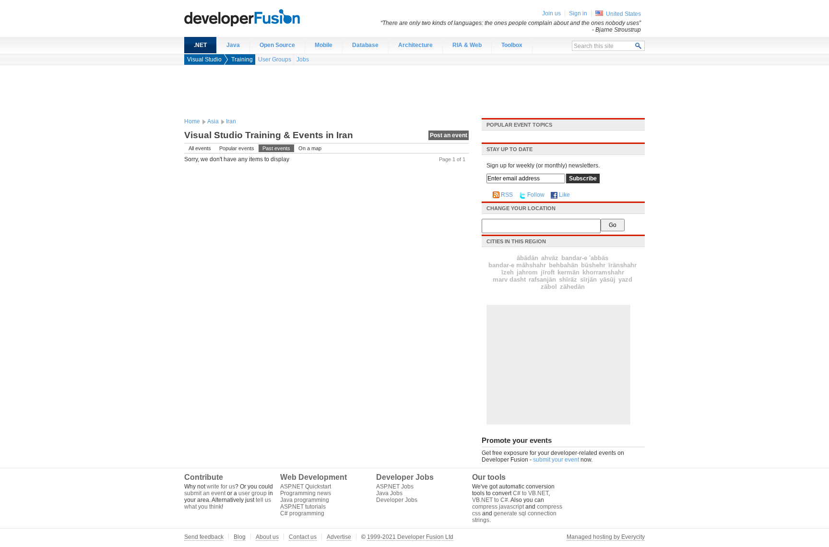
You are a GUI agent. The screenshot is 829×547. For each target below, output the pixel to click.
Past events (276, 148)
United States (623, 14)
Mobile (323, 45)
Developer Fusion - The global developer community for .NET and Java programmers (265, 17)
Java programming (304, 500)
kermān (568, 272)
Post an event (448, 135)
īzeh (507, 272)
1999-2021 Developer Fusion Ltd (410, 537)
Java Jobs (389, 493)
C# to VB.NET (530, 493)
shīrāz (568, 279)
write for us (221, 486)
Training (242, 59)
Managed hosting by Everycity (606, 537)
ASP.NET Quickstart (305, 486)
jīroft (548, 272)
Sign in (578, 13)
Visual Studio (204, 59)
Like (564, 194)
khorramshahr (603, 272)
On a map (309, 148)
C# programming (302, 513)
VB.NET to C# (490, 500)
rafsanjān (542, 279)
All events (200, 148)
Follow (536, 194)
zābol (549, 286)
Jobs (302, 59)
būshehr (593, 265)
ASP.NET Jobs (395, 486)
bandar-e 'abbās (584, 258)
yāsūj (608, 279)
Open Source (277, 45)
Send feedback (204, 537)
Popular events (236, 148)
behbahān (563, 265)
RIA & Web (467, 45)
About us (267, 537)
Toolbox (511, 45)
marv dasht (509, 279)
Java (233, 45)
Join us (551, 13)
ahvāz (549, 258)
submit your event (556, 459)
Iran (231, 121)
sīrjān (588, 279)
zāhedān (572, 286)
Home (192, 121)
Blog (240, 537)
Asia (213, 121)
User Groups (274, 59)
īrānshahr (622, 265)
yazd (625, 279)
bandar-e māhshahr (517, 265)
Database (365, 45)
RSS (507, 194)
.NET (200, 45)
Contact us (303, 537)
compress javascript (498, 506)
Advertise (339, 537)
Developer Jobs (396, 500)
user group (252, 493)
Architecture (415, 45)
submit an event (204, 493)
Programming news (305, 493)
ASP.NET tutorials (303, 506)
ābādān (527, 258)
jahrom (527, 272)
